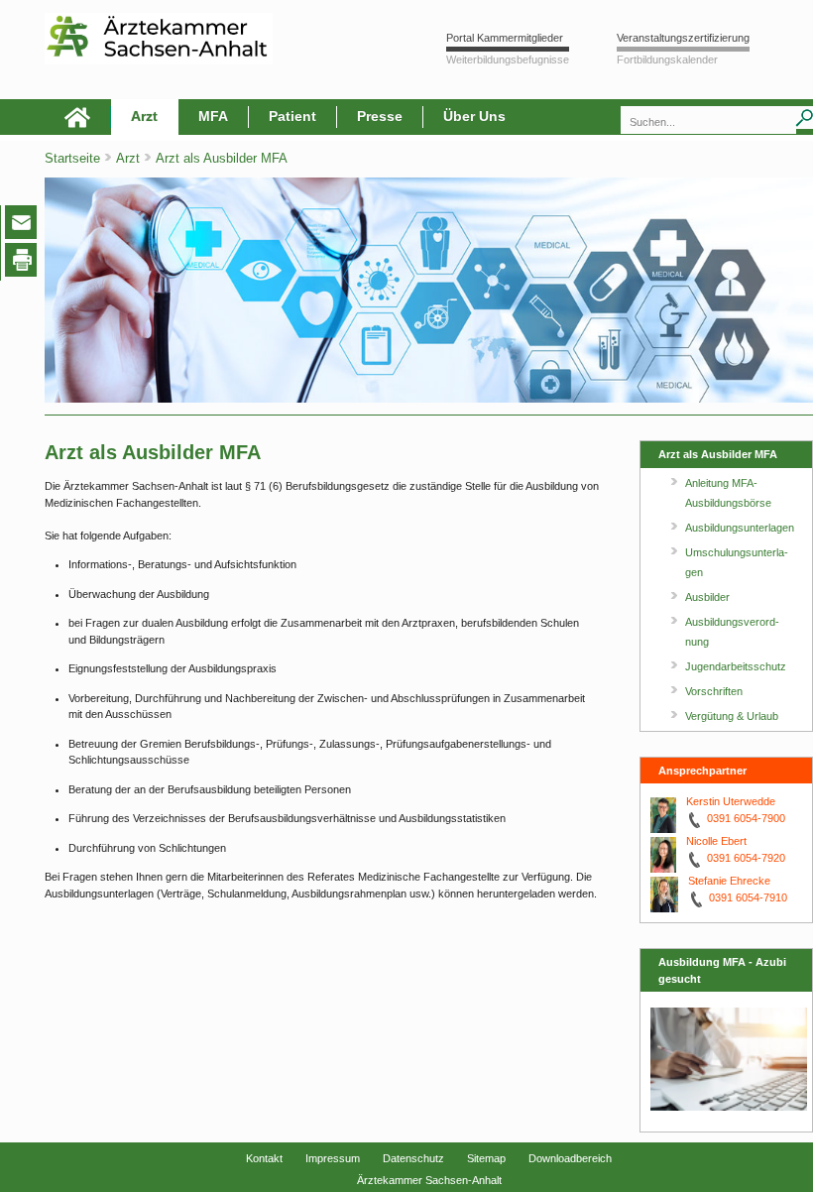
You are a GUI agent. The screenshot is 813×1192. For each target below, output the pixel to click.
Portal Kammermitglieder (504, 38)
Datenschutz (413, 1158)
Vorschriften (714, 691)
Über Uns (474, 116)
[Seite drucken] (25, 263)
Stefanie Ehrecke (729, 881)
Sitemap (486, 1158)
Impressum (332, 1158)
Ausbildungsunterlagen (739, 528)
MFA (213, 116)
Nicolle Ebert (716, 841)
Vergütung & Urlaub (731, 716)
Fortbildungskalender (667, 59)
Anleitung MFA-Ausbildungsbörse (728, 493)
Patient (292, 116)
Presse (380, 116)
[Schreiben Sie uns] (26, 226)
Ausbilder (707, 597)
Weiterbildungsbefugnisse (507, 59)
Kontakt (264, 1158)
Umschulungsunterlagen (736, 562)
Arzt (144, 116)
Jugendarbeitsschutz (735, 666)
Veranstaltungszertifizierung (683, 38)
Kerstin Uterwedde (730, 801)
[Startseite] (78, 117)
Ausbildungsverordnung (732, 632)
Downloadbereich (570, 1158)
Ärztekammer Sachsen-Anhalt (429, 1180)
